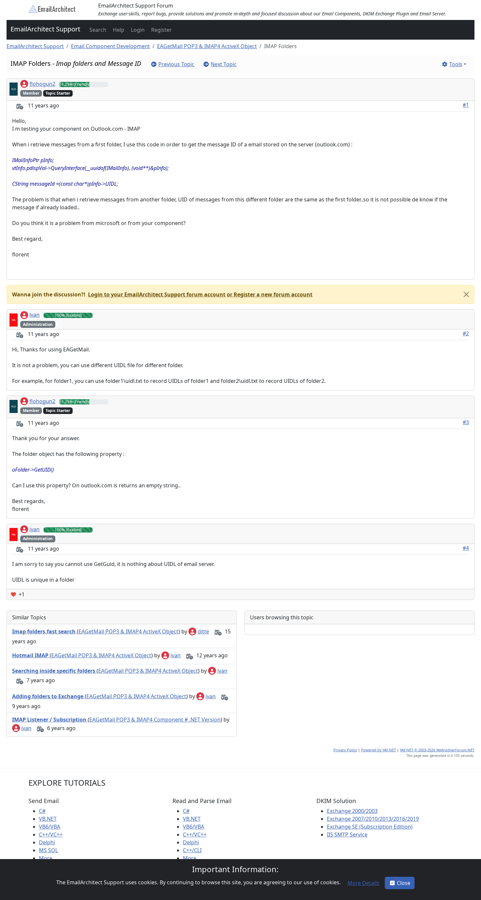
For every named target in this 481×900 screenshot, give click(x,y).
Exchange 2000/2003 (352, 811)
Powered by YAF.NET (378, 749)
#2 (466, 333)
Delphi (47, 842)
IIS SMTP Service (347, 834)
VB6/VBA (49, 826)
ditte (203, 631)
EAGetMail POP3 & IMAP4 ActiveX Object (207, 46)
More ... (48, 858)
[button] (97, 29)
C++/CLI (192, 850)
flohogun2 (42, 83)
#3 (466, 422)
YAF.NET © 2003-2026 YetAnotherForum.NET (437, 749)
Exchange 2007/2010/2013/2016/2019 (373, 818)
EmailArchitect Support (45, 29)
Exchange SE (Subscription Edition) (370, 826)
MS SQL (48, 850)
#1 (466, 104)
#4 (466, 548)
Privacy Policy (345, 749)
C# (42, 811)
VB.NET (48, 818)
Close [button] (403, 883)
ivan (34, 314)
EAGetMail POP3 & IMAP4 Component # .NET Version (155, 719)
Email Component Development (110, 46)
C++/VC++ (50, 834)
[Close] (466, 294)
